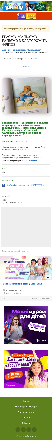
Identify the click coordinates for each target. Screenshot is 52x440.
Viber (34, 429)
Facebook (17, 429)
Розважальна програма (41, 298)
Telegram (28, 429)
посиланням (31, 160)
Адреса (26, 66)
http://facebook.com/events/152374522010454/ (25, 185)
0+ (5, 298)
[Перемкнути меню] (3, 16)
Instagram (23, 429)
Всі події (6, 50)
